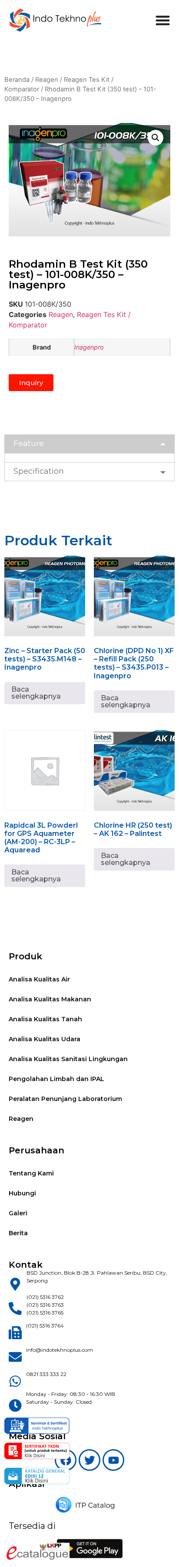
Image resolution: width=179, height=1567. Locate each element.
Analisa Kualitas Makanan (50, 999)
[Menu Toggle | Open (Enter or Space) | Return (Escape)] (162, 20)
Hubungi (22, 1193)
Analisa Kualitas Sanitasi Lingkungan (68, 1059)
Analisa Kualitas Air (39, 979)
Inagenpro (89, 347)
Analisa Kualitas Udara (44, 1039)
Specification (38, 471)
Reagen (46, 80)
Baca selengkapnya (36, 692)
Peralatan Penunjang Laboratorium (65, 1099)
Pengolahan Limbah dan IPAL (56, 1079)
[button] (155, 138)
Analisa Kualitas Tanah (45, 1019)
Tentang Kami (31, 1173)
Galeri (18, 1213)
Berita (18, 1233)
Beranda (17, 80)
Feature (28, 443)
